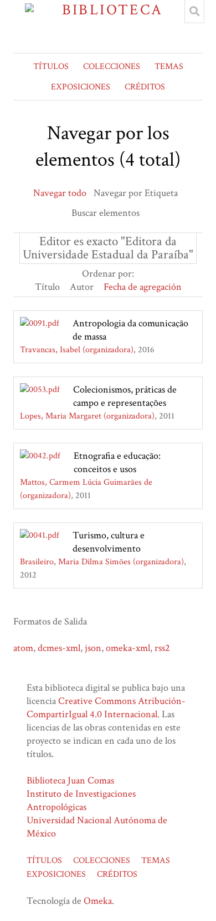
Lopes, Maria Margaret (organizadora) (87, 416)
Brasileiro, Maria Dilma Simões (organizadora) (102, 562)
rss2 (162, 648)
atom (23, 648)
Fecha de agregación (143, 286)
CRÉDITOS (145, 87)
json (93, 648)
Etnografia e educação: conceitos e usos (117, 462)
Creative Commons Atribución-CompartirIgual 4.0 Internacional (106, 708)
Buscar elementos (105, 213)
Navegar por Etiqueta (136, 193)
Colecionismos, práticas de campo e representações (125, 396)
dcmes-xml (59, 648)
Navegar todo (59, 193)
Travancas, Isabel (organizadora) (76, 350)
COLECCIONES (111, 66)
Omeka (98, 900)
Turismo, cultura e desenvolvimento (109, 542)
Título (47, 286)
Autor (82, 286)
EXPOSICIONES (80, 87)
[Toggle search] (194, 11)
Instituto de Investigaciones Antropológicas (81, 800)
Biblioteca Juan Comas (70, 780)
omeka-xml (128, 648)
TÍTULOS (51, 66)
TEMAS (169, 66)
